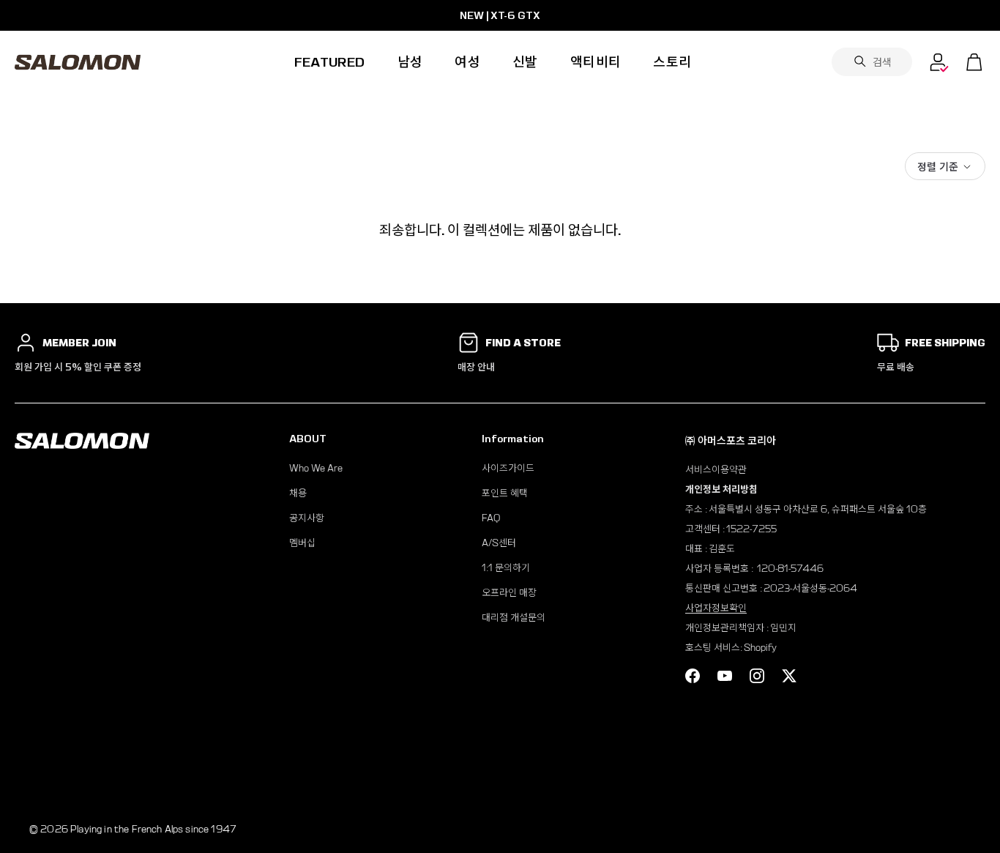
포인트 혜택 (505, 493)
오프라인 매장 (509, 592)
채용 (298, 493)
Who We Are (316, 468)
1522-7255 (751, 529)
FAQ (491, 518)
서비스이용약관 (716, 469)
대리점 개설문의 (513, 617)
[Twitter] (789, 675)
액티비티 (595, 62)
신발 (525, 62)
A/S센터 (499, 542)
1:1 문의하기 (506, 567)
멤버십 (302, 542)
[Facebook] (692, 675)
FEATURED (329, 62)
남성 (410, 62)
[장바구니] (974, 62)
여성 (467, 62)
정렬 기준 (937, 166)
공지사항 (306, 518)
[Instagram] (757, 675)
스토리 (672, 62)
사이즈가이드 (508, 468)
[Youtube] (724, 675)
